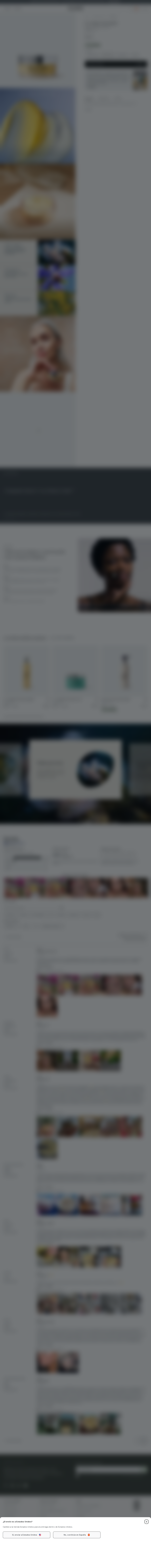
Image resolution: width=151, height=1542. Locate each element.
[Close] (146, 1521)
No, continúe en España (75, 1535)
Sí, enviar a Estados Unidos (24, 1535)
